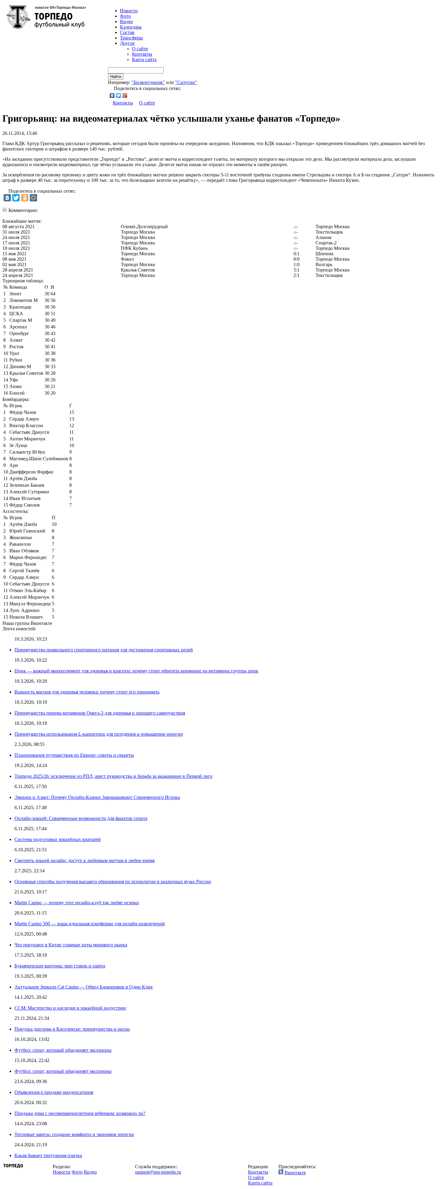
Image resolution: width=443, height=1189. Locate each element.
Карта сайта (144, 59)
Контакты (142, 54)
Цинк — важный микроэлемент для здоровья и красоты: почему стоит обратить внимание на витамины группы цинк (136, 670)
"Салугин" (186, 82)
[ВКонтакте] (112, 95)
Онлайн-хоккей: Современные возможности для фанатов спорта (80, 818)
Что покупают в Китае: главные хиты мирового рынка (70, 944)
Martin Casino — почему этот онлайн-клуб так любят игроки (76, 902)
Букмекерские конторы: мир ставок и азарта (59, 965)
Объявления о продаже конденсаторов (53, 1092)
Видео (126, 21)
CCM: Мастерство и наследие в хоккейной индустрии (70, 1007)
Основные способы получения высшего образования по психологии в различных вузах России (112, 881)
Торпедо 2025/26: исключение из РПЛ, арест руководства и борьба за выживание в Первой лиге (113, 776)
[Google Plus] (125, 95)
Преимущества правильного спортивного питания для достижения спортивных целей (103, 649)
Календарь (131, 26)
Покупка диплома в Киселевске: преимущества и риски (72, 1029)
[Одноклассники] (24, 197)
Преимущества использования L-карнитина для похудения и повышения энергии (98, 734)
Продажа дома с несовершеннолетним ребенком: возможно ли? (79, 1113)
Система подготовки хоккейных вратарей (57, 839)
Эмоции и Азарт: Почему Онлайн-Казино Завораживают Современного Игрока (97, 797)
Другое (127, 43)
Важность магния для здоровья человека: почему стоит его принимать (86, 691)
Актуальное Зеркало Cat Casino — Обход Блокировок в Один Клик (83, 986)
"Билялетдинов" (148, 82)
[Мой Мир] (33, 197)
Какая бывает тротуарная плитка (48, 1155)
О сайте (140, 48)
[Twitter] (118, 95)
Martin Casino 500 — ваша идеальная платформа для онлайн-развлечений (89, 923)
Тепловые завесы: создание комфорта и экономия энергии (74, 1134)
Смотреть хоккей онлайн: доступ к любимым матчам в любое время (84, 860)
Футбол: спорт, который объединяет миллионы (63, 1050)
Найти (115, 76)
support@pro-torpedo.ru (158, 1172)
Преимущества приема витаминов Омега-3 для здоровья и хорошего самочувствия (99, 713)
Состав (127, 32)
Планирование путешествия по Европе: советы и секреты (74, 755)
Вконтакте (295, 1172)
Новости (62, 1172)
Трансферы (131, 37)
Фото (125, 16)
